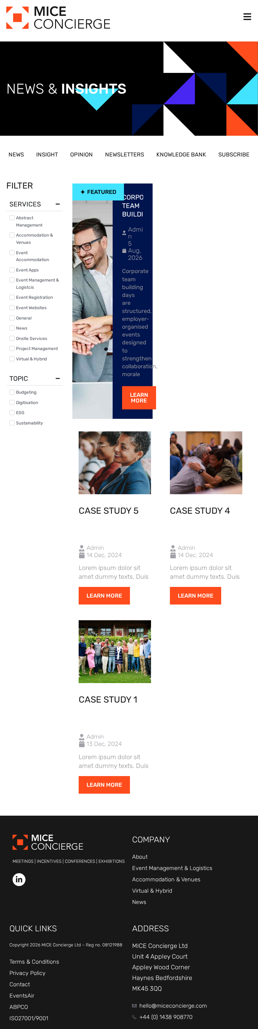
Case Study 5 (109, 511)
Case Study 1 (108, 699)
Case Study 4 (200, 511)
